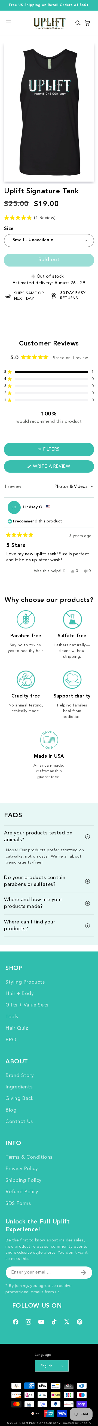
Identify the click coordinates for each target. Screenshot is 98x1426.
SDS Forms (18, 1203)
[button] (8, 23)
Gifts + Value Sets (26, 1005)
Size (9, 228)
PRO (10, 1040)
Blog (10, 1110)
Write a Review (62, 468)
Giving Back (19, 1098)
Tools (11, 1016)
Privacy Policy (21, 1168)
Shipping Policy (23, 1180)
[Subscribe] (83, 1272)
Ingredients (19, 1087)
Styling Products (25, 982)
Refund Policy (21, 1191)
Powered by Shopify (76, 1423)
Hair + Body (19, 993)
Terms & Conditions (29, 1157)
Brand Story (19, 1075)
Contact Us (19, 1121)
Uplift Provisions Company (39, 1423)
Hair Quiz (16, 1028)
